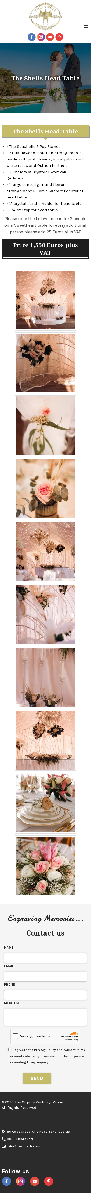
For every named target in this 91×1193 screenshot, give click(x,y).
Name (9, 947)
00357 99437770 (21, 1139)
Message (12, 1003)
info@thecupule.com (23, 1146)
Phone (9, 985)
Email (9, 966)
